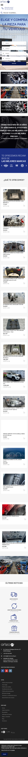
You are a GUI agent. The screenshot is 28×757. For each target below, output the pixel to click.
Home (3, 708)
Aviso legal (4, 684)
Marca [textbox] (7, 43)
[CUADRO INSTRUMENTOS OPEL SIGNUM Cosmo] (14, 453)
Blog (3, 719)
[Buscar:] (13, 13)
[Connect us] (2, 671)
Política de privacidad (7, 682)
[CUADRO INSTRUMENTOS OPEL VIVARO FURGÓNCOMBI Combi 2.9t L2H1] (14, 272)
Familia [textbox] (7, 53)
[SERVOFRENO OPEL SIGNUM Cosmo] (14, 510)
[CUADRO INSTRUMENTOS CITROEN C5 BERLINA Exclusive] (14, 246)
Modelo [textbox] (7, 48)
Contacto (4, 721)
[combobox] (14, 43)
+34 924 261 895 (8, 9)
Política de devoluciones (8, 691)
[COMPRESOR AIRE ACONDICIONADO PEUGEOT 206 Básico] (14, 221)
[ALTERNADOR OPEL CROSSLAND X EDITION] (14, 298)
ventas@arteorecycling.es (9, 656)
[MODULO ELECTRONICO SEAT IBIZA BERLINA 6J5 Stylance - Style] (14, 324)
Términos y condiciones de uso (9, 695)
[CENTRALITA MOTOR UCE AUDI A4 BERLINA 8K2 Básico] (14, 350)
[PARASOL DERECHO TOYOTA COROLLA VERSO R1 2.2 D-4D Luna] (14, 427)
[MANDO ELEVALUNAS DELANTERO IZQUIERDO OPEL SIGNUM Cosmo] (14, 479)
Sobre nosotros (5, 710)
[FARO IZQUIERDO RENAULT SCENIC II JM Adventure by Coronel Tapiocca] (14, 402)
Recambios (4, 712)
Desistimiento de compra (8, 697)
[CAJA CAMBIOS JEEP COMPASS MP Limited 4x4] (14, 376)
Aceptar (4, 754)
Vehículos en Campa (7, 714)
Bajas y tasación (6, 716)
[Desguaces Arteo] (7, 2)
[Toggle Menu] (2, 5)
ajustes (13, 750)
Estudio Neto (22, 739)
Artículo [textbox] (8, 58)
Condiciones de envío (7, 689)
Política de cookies (6, 687)
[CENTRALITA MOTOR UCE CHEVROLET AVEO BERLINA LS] (14, 194)
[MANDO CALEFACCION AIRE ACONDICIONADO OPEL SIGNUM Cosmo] (14, 537)
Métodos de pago (6, 693)
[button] (2, 165)
